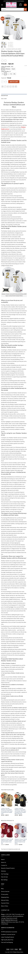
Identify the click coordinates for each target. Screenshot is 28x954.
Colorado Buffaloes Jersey (13, 49)
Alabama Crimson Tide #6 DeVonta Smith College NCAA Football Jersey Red (7, 841)
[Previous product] (5, 60)
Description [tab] (4, 95)
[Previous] (3, 27)
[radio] (3, 69)
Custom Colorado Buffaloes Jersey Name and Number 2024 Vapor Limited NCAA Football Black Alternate (20, 811)
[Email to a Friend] (10, 86)
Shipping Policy (5, 897)
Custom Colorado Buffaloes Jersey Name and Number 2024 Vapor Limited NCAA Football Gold (7, 811)
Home (2, 49)
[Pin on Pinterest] (13, 86)
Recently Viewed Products (8, 868)
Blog (2, 888)
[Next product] (2, 60)
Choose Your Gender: (5, 66)
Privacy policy (4, 894)
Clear (25, 65)
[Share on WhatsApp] (2, 86)
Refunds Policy (5, 900)
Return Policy (4, 906)
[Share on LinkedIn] (16, 86)
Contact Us (4, 865)
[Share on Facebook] (5, 86)
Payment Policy (5, 903)
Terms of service (5, 891)
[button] (2, 5)
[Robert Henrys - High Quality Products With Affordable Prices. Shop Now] (11, 5)
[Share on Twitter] (8, 86)
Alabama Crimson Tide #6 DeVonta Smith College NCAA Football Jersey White (21, 841)
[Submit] (25, 9)
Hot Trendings (4, 874)
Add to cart (14, 81)
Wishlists (3, 871)
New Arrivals (4, 877)
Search (3, 859)
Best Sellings (4, 879)
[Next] (24, 27)
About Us (3, 862)
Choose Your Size (5, 71)
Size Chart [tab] (4, 98)
